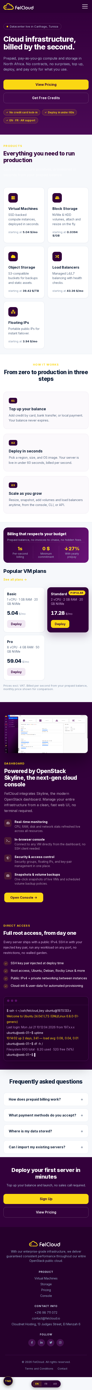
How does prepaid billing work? (35, 1099)
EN (37, 1383)
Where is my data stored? (30, 1131)
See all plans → (15, 579)
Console (46, 1296)
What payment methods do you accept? (42, 1115)
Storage (46, 1284)
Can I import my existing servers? (37, 1147)
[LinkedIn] (41, 1342)
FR (46, 1383)
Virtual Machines (46, 1278)
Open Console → (23, 897)
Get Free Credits (46, 98)
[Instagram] (60, 1342)
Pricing (46, 1290)
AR (55, 1383)
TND (8, 1381)
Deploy (16, 624)
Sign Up (46, 1199)
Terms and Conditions (39, 1368)
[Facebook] (32, 1342)
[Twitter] (50, 1342)
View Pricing (46, 85)
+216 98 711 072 (46, 1312)
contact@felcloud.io (46, 1318)
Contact (62, 1368)
